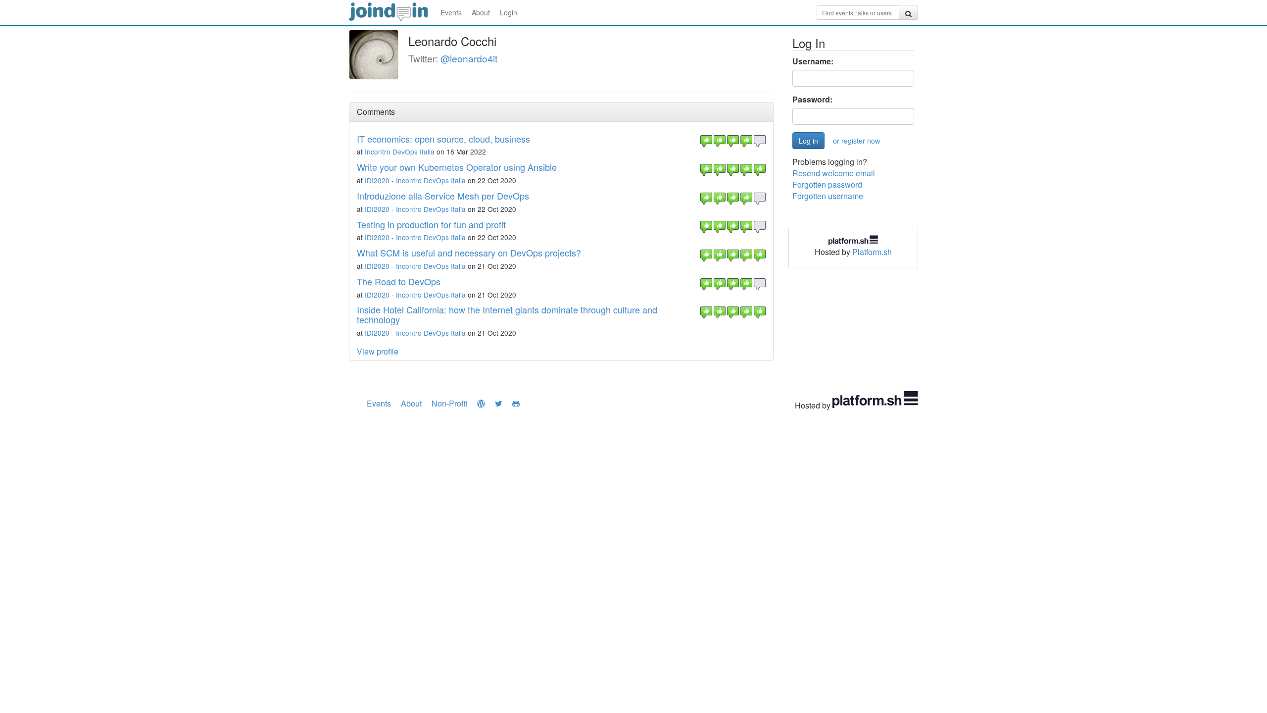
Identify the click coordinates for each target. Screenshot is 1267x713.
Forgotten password (827, 184)
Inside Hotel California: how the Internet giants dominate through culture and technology (507, 314)
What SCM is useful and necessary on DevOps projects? (469, 252)
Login (508, 12)
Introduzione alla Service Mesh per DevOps (443, 195)
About (481, 12)
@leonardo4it (468, 58)
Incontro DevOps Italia (400, 151)
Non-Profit (449, 403)
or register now (856, 141)
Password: (812, 99)
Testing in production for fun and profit (431, 224)
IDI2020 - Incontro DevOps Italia (415, 180)
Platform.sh (872, 251)
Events (451, 12)
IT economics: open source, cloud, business (443, 138)
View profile (377, 351)
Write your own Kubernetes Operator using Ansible (457, 166)
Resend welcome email (833, 173)
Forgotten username (827, 196)
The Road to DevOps (398, 281)
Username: (812, 61)
